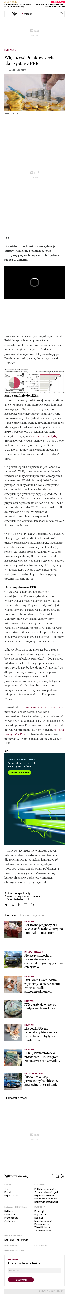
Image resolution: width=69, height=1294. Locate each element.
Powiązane (10, 915)
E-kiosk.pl (39, 1211)
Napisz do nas (11, 1195)
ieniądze (26, 14)
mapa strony (10, 1245)
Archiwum (9, 1221)
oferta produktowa (14, 1251)
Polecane (24, 915)
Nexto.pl (38, 1217)
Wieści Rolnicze (42, 1227)
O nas (7, 1189)
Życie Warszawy (42, 1230)
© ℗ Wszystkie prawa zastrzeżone (22, 896)
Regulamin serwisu (44, 1195)
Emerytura (10, 50)
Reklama (8, 1211)
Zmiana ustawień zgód (46, 1192)
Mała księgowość (43, 1221)
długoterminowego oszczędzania (44, 707)
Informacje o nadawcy (45, 1198)
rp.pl (6, 238)
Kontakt (8, 1192)
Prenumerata (11, 1217)
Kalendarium (40, 1245)
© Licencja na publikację (17, 893)
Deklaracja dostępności (46, 1202)
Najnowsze (38, 915)
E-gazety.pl (40, 1214)
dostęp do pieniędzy (45, 436)
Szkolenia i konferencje (16, 1240)
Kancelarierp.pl (41, 1224)
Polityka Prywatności (45, 1189)
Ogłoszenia (10, 1214)
